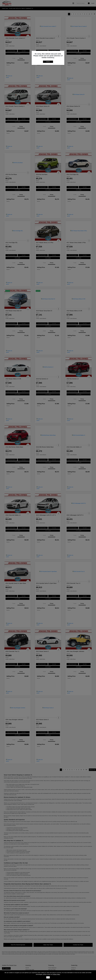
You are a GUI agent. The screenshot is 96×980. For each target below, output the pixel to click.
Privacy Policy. (56, 974)
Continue (48, 61)
